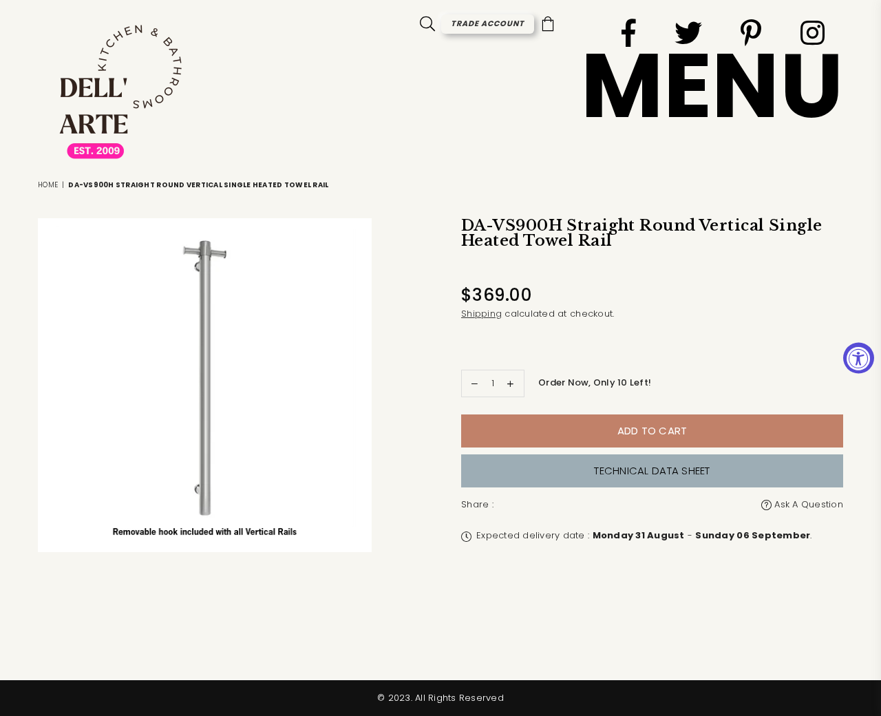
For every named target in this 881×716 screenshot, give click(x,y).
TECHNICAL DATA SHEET (652, 470)
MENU (712, 86)
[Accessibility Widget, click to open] (858, 358)
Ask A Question (807, 504)
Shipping (481, 313)
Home (48, 185)
